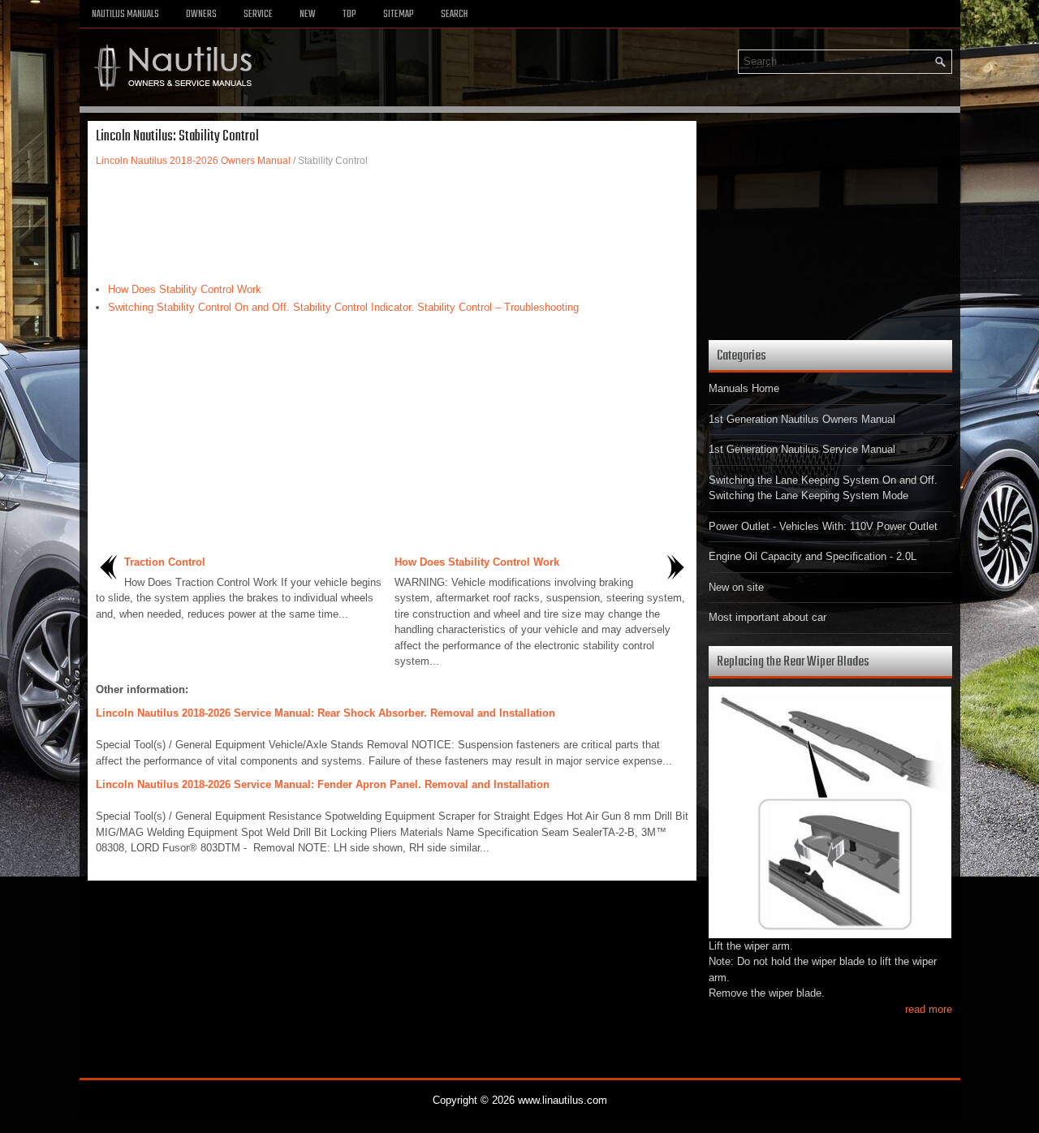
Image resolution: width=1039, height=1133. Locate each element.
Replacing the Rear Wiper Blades (793, 662)
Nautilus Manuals (125, 14)
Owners (201, 14)
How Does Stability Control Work (184, 289)
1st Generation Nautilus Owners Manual (802, 419)
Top (349, 14)
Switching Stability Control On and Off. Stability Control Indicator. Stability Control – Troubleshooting (343, 307)
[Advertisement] (392, 225)
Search (454, 14)
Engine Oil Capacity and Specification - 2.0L (812, 556)
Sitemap (398, 14)
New (308, 14)
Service (258, 14)
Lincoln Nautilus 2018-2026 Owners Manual (193, 160)
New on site (736, 587)
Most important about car (767, 617)
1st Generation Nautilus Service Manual (802, 449)
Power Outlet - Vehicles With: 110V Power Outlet (823, 526)
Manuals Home (744, 388)
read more (928, 1009)
